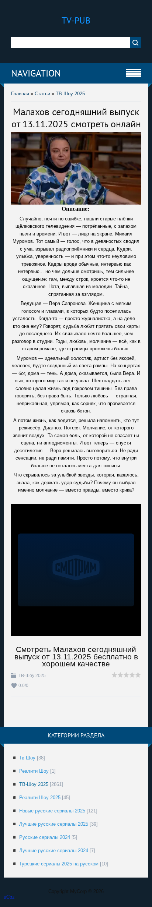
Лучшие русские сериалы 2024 (53, 850)
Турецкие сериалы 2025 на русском (59, 864)
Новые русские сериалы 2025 (52, 811)
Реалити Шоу (34, 771)
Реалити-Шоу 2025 (40, 797)
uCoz (9, 897)
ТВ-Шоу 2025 (70, 93)
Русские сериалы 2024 (44, 837)
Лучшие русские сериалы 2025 (53, 824)
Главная (20, 93)
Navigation (36, 73)
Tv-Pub (76, 20)
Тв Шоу (27, 758)
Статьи (42, 93)
